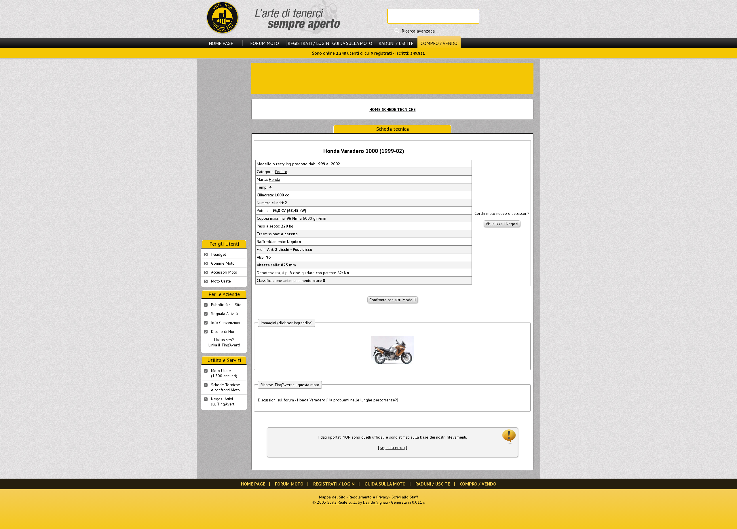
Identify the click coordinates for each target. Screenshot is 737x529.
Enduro (281, 171)
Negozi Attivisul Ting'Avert (222, 401)
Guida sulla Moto (352, 43)
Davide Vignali (375, 502)
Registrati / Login (308, 43)
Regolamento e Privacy (368, 497)
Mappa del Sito (332, 497)
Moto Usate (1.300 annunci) (224, 373)
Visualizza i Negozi (502, 223)
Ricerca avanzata (418, 31)
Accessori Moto (224, 272)
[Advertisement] (392, 78)
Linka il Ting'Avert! (224, 345)
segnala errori (392, 447)
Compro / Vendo (439, 43)
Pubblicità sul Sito (226, 304)
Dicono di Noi (222, 331)
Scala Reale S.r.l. (341, 502)
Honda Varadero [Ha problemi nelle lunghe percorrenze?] (347, 400)
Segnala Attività (224, 313)
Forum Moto (264, 43)
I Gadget (218, 254)
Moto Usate (221, 281)
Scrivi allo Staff (405, 497)
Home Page (221, 43)
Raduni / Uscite (396, 43)
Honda (274, 179)
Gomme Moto (223, 263)
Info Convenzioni (225, 322)
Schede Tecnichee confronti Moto (225, 387)
